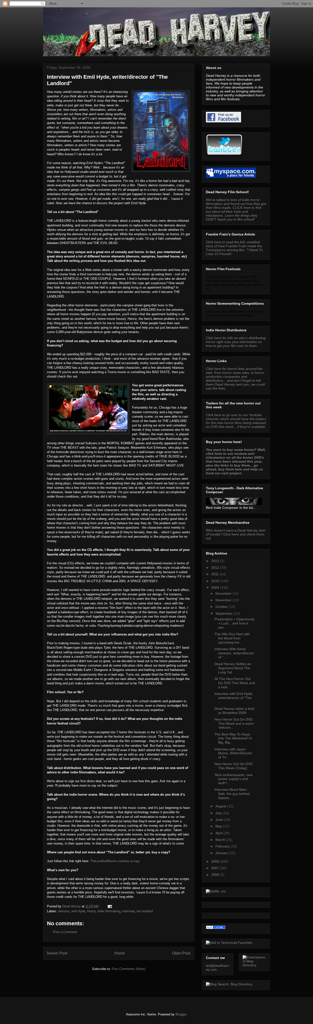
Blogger (181, 1014)
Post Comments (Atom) (128, 969)
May (219, 826)
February (223, 846)
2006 (215, 875)
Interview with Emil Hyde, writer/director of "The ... (233, 698)
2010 (215, 581)
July (219, 813)
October (222, 607)
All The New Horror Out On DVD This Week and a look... (234, 683)
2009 (215, 588)
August (221, 806)
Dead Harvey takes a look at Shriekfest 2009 (234, 711)
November (224, 600)
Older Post (181, 953)
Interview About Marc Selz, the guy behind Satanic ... (232, 794)
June (219, 820)
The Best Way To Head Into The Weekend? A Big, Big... (232, 738)
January (222, 853)
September (224, 613)
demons (63, 911)
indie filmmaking (108, 911)
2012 (215, 567)
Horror (91, 911)
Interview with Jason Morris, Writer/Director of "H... (233, 753)
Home (119, 953)
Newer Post (57, 953)
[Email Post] (109, 906)
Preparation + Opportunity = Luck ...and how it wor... (234, 623)
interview (128, 911)
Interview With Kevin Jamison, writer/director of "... (234, 653)
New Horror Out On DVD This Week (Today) (233, 766)
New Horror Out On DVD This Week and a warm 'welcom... (234, 723)
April (219, 833)
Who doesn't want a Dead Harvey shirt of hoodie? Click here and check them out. (235, 534)
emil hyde (78, 911)
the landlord (144, 911)
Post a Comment (65, 932)
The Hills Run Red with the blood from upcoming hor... (232, 638)
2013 (215, 561)
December (224, 593)
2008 (215, 861)
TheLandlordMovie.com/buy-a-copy (115, 861)
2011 (215, 574)
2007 (215, 868)
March (220, 840)
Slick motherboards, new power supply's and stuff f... (233, 779)
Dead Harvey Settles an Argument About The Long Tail (232, 668)
